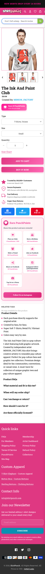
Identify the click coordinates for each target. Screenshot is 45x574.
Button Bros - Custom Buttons (15, 479)
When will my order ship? (16, 392)
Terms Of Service (9, 450)
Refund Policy (29, 450)
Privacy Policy (29, 445)
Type (3, 116)
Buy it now (22, 169)
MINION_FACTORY (23, 99)
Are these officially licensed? (18, 412)
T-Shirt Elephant (8, 473)
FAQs (3, 436)
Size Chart (6, 151)
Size (3, 128)
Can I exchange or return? (16, 399)
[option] (12, 77)
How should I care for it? (15, 405)
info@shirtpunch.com (11, 498)
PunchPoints (7, 454)
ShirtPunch (15, 565)
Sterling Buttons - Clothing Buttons (17, 484)
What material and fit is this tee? (19, 385)
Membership (28, 436)
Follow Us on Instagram (22, 295)
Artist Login (29, 569)
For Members (7, 441)
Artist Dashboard (30, 441)
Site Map (5, 459)
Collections (28, 454)
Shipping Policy (8, 445)
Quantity (5, 140)
